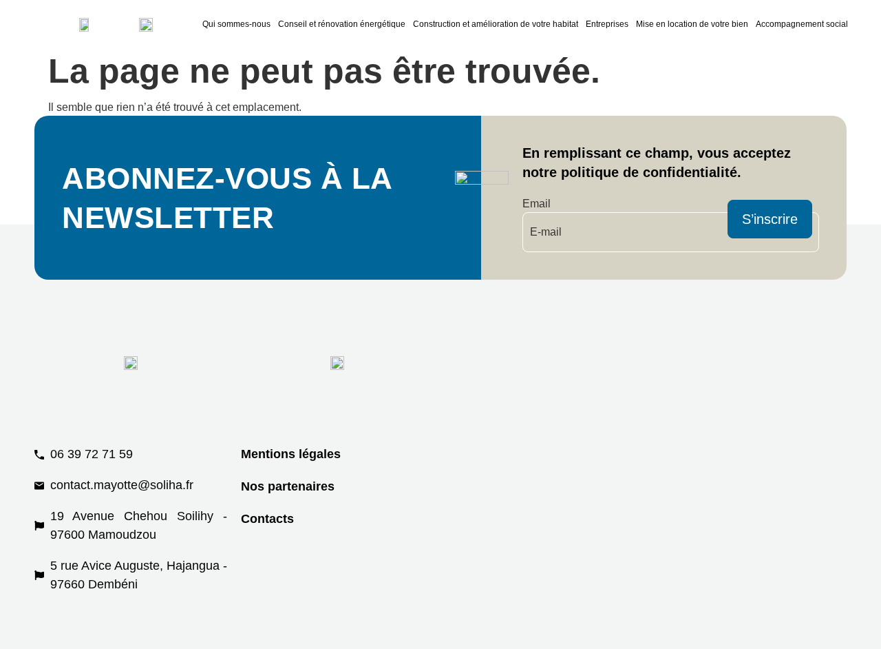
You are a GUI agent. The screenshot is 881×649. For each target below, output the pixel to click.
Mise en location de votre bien (692, 24)
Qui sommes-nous (236, 24)
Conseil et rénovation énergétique (341, 24)
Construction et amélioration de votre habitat (495, 24)
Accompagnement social (802, 24)
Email (536, 203)
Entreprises (607, 24)
